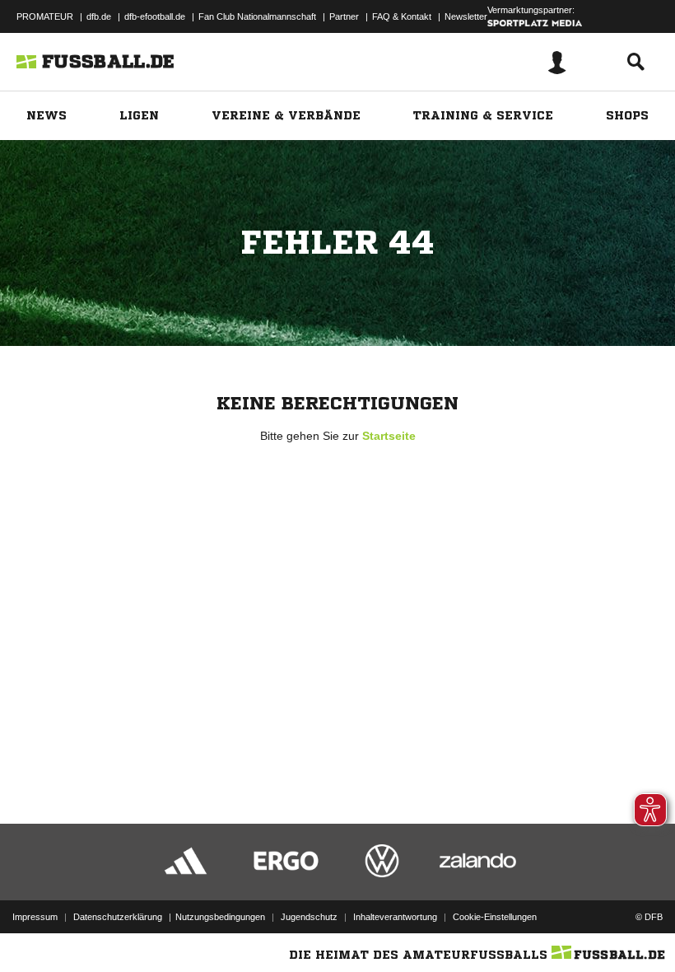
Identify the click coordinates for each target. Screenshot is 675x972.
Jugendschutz (309, 917)
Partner (344, 16)
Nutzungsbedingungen (220, 917)
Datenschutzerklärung (117, 917)
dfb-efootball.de (154, 16)
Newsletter (466, 16)
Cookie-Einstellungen (495, 917)
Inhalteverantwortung (395, 917)
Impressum (35, 917)
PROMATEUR (44, 16)
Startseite (389, 435)
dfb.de (98, 16)
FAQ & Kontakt (401, 16)
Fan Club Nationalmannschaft (257, 16)
